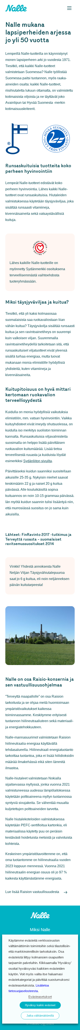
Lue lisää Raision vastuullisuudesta (32, 892)
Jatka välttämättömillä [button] (40, 1015)
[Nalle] (40, 915)
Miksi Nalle (40, 929)
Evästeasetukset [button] (40, 996)
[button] (69, 8)
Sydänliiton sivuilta (37, 461)
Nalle (16, 8)
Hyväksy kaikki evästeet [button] (40, 1005)
